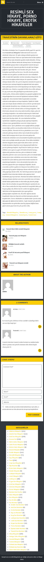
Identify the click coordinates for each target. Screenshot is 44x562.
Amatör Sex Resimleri (18, 505)
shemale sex (23, 212)
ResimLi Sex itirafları (16, 492)
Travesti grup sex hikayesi (17, 236)
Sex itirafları (13, 500)
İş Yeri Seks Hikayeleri (16, 468)
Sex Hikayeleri (37, 43)
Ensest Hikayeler (14, 450)
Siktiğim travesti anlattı (16, 244)
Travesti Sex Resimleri (18, 531)
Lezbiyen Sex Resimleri (18, 518)
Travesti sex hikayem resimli (18, 263)
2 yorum (28, 46)
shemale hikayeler (12, 212)
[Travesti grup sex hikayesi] (5, 238)
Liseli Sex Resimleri (17, 521)
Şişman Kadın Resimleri (18, 528)
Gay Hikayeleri (14, 458)
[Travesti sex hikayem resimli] (5, 265)
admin (6, 43)
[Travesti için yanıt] (40, 350)
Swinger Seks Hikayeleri (17, 536)
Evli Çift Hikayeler (15, 455)
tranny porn (32, 212)
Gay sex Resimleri (16, 513)
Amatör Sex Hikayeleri (16, 434)
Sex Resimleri (13, 503)
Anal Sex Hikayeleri (15, 436)
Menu (39, 2)
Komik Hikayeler (14, 471)
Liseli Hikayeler (14, 476)
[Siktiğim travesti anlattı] (5, 247)
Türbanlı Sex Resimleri (16, 547)
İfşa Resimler (13, 466)
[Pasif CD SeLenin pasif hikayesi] (5, 255)
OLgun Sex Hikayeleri (16, 481)
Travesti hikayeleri (18, 46)
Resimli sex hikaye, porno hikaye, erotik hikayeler (22, 18)
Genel (11, 460)
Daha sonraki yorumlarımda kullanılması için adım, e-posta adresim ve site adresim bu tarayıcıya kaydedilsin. (20, 408)
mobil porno (13, 479)
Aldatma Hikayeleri (15, 431)
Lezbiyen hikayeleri (15, 473)
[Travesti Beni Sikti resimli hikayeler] (4, 229)
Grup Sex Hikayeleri (15, 463)
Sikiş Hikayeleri (14, 534)
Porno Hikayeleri (26, 43)
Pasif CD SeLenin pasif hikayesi (19, 252)
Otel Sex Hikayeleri (15, 487)
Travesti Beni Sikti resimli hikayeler (18, 229)
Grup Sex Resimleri (17, 515)
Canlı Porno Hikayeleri (16, 444)
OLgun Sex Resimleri (17, 523)
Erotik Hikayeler (14, 452)
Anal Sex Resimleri (17, 507)
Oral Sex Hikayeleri (15, 484)
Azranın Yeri (13, 439)
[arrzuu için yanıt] (40, 326)
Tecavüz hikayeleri (15, 539)
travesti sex (32, 215)
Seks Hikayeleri (14, 495)
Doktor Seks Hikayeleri (16, 447)
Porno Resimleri (16, 526)
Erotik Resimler (16, 510)
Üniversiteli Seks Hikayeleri (18, 550)
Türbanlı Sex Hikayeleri (16, 544)
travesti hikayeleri (12, 215)
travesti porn (23, 215)
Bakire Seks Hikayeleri (16, 442)
